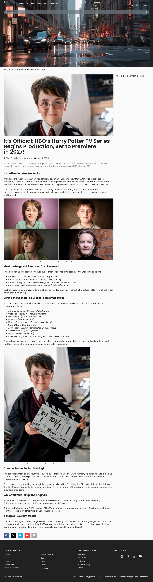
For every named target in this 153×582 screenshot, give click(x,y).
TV (27, 4)
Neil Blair (81, 484)
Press (129, 577)
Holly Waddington (17, 336)
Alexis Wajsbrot (15, 330)
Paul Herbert (14, 316)
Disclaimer (121, 577)
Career (135, 577)
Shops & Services (51, 4)
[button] (6, 535)
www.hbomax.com (68, 508)
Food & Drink (36, 4)
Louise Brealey (15, 282)
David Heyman (35, 487)
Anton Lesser (14, 285)
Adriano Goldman (17, 311)
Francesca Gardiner (61, 473)
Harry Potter (81, 178)
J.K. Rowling (47, 189)
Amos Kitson (14, 279)
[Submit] (146, 12)
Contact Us (143, 577)
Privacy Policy (110, 577)
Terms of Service (96, 577)
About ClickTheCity (81, 577)
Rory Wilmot (14, 276)
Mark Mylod (82, 473)
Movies (21, 4)
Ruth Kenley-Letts (99, 484)
